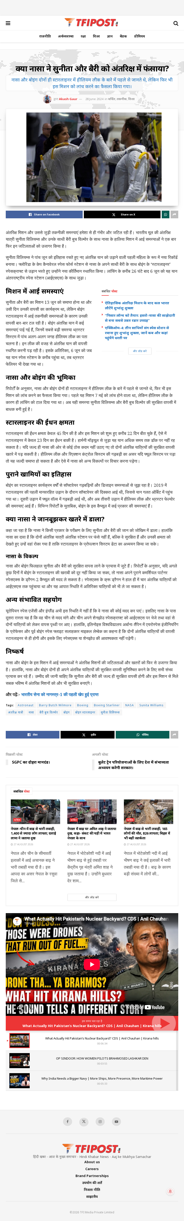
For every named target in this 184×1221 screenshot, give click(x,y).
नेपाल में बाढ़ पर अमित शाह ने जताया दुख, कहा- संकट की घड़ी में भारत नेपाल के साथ (91, 833)
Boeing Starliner (107, 705)
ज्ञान (110, 36)
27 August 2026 (23, 844)
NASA (129, 705)
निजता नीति (92, 1189)
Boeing (82, 705)
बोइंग (66, 712)
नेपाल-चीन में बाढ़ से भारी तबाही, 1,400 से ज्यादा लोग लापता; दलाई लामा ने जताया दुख (33, 833)
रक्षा (83, 36)
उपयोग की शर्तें (92, 1182)
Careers (92, 1169)
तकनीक (122, 99)
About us (92, 1162)
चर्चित (111, 99)
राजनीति (45, 36)
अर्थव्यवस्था (66, 36)
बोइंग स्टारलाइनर (85, 712)
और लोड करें (140, 351)
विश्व (96, 36)
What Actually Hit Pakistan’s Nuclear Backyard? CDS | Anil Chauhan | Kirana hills (92, 1025)
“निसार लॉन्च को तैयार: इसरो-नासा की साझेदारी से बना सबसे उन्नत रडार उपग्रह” (140, 318)
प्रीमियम (139, 36)
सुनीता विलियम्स (110, 712)
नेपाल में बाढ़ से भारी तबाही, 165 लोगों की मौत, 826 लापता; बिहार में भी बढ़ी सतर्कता (147, 833)
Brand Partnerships (92, 1175)
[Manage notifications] (170, 1191)
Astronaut (26, 705)
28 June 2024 (94, 99)
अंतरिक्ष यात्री (15, 712)
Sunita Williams (151, 705)
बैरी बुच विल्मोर (49, 712)
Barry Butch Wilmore (55, 705)
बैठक (123, 36)
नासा (31, 712)
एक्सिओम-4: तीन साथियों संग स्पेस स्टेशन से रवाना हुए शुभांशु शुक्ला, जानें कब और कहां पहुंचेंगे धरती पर (137, 332)
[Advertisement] (92, 7)
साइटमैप (92, 1196)
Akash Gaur (68, 99)
